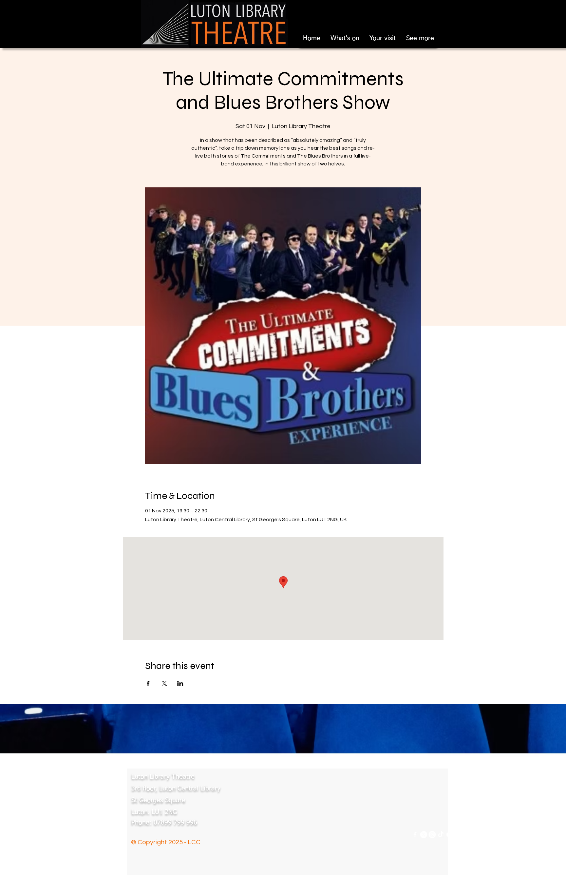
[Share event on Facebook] (148, 683)
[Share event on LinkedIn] (180, 683)
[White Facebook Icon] (412, 834)
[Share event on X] (164, 683)
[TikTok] (442, 834)
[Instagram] (432, 834)
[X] (422, 834)
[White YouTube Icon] (452, 834)
